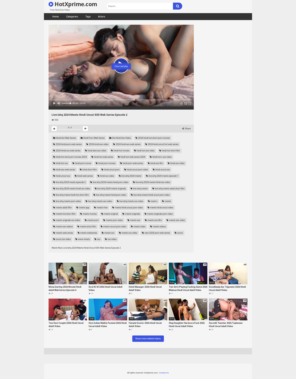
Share (187, 128)
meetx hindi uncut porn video (128, 207)
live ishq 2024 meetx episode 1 (163, 176)
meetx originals (132, 214)
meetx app (83, 207)
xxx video (112, 239)
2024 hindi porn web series (68, 144)
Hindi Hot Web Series (66, 138)
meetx (167, 201)
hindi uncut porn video (137, 169)
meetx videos (159, 226)
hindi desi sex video (96, 150)
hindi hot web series (103, 157)
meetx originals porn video (160, 214)
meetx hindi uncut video (161, 207)
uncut (180, 233)
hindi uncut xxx (62, 176)
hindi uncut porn (112, 169)
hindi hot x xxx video (162, 157)
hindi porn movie (83, 163)
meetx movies (89, 214)
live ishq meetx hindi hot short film (72, 195)
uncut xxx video (63, 239)
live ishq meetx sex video (100, 201)
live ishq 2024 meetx (131, 176)
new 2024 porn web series (157, 233)
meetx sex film (154, 220)
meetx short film (88, 226)
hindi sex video (177, 163)
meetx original (110, 214)
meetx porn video (114, 220)
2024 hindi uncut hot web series (163, 144)
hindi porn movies (106, 163)
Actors (101, 16)
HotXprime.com (75, 4)
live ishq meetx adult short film (169, 188)
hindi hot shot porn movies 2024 (71, 157)
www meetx (84, 239)
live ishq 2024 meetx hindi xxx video (72, 188)
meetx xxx (109, 233)
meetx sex (135, 220)
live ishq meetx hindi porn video (111, 195)
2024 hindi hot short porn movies (154, 138)
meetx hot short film (65, 214)
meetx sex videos (64, 226)
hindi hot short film (170, 150)
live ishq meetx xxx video (131, 201)
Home (55, 16)
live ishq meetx (140, 188)
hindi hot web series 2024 (132, 157)
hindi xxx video (107, 176)
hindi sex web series (65, 169)
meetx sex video (177, 220)
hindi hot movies (121, 150)
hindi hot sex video (145, 150)
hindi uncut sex (162, 169)
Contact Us (164, 373)
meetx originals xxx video (67, 220)
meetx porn (93, 220)
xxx (98, 239)
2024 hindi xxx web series (67, 150)
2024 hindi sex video (98, 144)
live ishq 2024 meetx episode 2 (70, 182)
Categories (72, 16)
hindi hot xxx (61, 163)
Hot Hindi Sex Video (121, 138)
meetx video (139, 226)
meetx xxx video (129, 233)
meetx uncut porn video (114, 226)
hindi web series (85, 176)
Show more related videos (148, 338)
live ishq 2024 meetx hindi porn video (110, 182)
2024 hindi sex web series (128, 144)
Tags (88, 16)
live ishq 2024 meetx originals (111, 188)
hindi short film (89, 169)
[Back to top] (286, 370)
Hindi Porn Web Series (94, 138)
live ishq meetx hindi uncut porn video (151, 195)
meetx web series (64, 233)
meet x (153, 201)
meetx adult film (63, 207)
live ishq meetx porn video (68, 201)
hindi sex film (156, 163)
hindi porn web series (132, 163)
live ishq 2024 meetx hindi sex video (152, 182)
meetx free (102, 207)
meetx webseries (88, 233)
